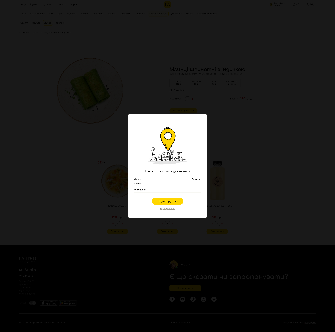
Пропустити (167, 208)
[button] (167, 179)
